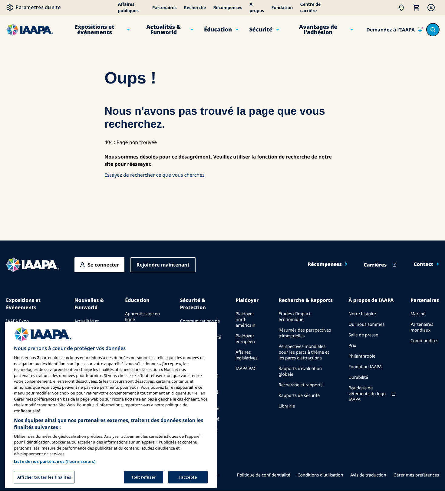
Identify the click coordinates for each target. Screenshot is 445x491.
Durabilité (358, 377)
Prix (352, 346)
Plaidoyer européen (245, 339)
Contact (423, 264)
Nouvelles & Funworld (89, 304)
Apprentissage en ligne (142, 316)
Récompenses (227, 8)
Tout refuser (143, 477)
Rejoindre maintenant (163, 264)
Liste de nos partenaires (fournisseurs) (55, 461)
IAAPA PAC (246, 369)
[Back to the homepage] (32, 264)
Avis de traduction (368, 475)
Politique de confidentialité (263, 475)
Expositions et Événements (23, 304)
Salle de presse (363, 335)
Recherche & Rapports (306, 300)
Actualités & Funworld (163, 29)
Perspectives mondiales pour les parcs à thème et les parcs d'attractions (304, 352)
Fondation (282, 8)
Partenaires (164, 8)
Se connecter (103, 264)
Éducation (218, 29)
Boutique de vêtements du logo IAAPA (367, 393)
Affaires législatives (246, 355)
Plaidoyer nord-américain (245, 319)
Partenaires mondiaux (421, 327)
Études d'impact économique (294, 316)
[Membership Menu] (431, 7)
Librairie (287, 406)
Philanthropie (361, 356)
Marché (417, 314)
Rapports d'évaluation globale (300, 371)
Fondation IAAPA (365, 367)
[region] (111, 405)
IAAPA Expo (17, 321)
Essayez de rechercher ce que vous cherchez (154, 175)
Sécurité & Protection (193, 304)
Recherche (195, 8)
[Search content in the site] (433, 30)
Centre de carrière (310, 8)
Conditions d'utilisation (320, 475)
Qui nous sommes (366, 324)
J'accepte (188, 477)
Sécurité (260, 29)
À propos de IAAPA (371, 300)
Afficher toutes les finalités (44, 477)
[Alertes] (401, 7)
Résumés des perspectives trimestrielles (305, 333)
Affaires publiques (128, 8)
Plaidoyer (247, 300)
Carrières (375, 265)
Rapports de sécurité (299, 395)
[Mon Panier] (416, 7)
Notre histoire (362, 314)
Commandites (424, 341)
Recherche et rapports (300, 385)
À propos (256, 8)
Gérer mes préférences (416, 475)
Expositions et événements (94, 29)
